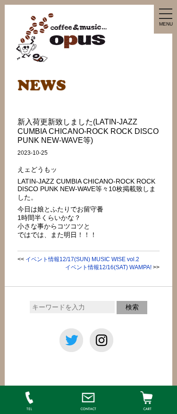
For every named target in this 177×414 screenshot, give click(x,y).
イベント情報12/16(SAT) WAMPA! (108, 267)
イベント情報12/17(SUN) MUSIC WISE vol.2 (82, 259)
